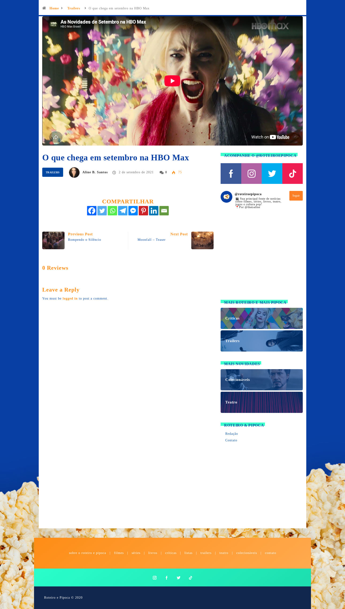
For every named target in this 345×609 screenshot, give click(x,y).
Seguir (296, 195)
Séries (137, 553)
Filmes (119, 553)
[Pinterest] (143, 210)
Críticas (170, 553)
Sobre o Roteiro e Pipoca (87, 553)
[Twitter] (102, 210)
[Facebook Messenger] (133, 210)
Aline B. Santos (95, 172)
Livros (152, 553)
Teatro (223, 553)
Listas (188, 553)
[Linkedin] (153, 210)
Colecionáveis (246, 553)
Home (54, 8)
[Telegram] (122, 210)
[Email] (164, 210)
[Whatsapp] (112, 210)
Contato (231, 440)
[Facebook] (91, 210)
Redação (231, 433)
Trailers (73, 8)
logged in (70, 298)
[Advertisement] (262, 257)
